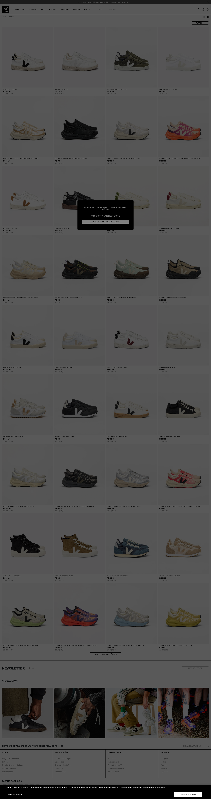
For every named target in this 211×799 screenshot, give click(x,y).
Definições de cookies (15, 794)
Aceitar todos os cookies (188, 794)
